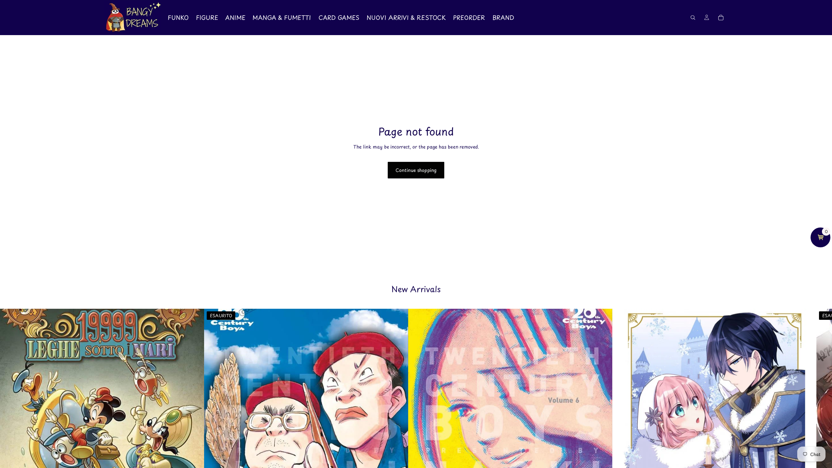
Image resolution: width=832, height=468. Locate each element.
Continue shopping (416, 170)
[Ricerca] (693, 17)
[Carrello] (721, 17)
